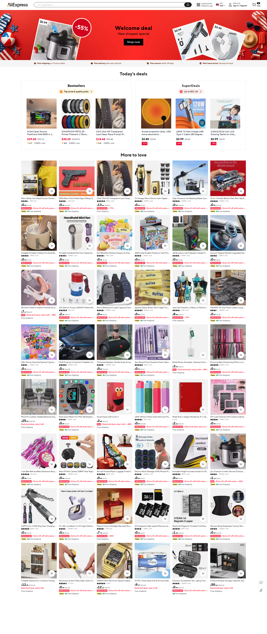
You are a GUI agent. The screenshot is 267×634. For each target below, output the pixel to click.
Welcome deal (133, 28)
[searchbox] (110, 4)
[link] (56, 44)
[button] (187, 5)
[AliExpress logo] (17, 5)
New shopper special (133, 34)
